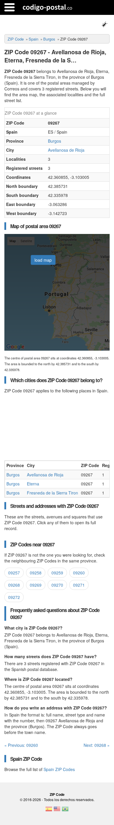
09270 (57, 585)
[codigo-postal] (47, 7)
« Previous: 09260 (21, 745)
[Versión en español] (49, 810)
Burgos (49, 39)
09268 (14, 585)
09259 (57, 573)
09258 (36, 573)
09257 (14, 573)
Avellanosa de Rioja (66, 150)
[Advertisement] (57, 427)
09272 (14, 597)
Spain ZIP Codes (59, 769)
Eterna (33, 484)
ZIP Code (16, 39)
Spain (33, 39)
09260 (79, 573)
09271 (79, 585)
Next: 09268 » (97, 745)
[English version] (57, 810)
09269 (36, 585)
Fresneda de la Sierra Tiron (52, 493)
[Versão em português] (65, 810)
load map (43, 260)
